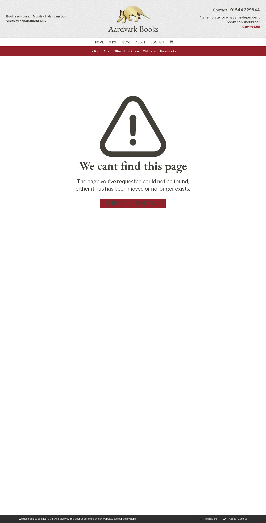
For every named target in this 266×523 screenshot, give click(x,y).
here (133, 518)
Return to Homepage (132, 203)
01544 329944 (236, 10)
